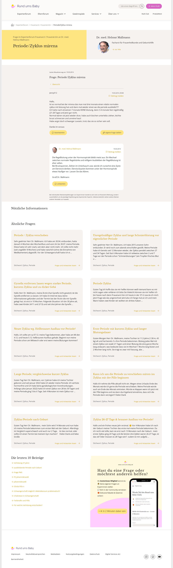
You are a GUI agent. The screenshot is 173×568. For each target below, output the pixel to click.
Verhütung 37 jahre (21, 463)
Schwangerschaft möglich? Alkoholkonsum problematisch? (37, 491)
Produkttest (157, 14)
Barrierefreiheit (17, 559)
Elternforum (43, 14)
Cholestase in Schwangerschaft (26, 496)
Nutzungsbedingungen (75, 554)
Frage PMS (18, 472)
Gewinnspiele (78, 14)
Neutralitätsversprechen (35, 554)
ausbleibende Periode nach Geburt (28, 468)
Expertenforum (24, 14)
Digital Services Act (112, 554)
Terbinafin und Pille (22, 500)
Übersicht (56, 84)
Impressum (15, 554)
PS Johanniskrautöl (21, 477)
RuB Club (145, 14)
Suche (142, 6)
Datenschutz (95, 554)
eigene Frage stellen (113, 132)
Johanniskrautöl (20, 482)
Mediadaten (55, 554)
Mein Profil (155, 6)
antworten (61, 184)
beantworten (59, 132)
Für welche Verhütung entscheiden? (28, 505)
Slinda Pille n (19, 486)
